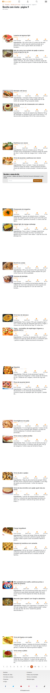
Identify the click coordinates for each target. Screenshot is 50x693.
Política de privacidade (32, 674)
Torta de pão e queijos (21, 473)
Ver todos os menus (8, 677)
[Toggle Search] (36, 1)
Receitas (5, 672)
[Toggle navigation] (46, 2)
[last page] (45, 666)
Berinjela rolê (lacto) (20, 91)
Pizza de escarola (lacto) (22, 382)
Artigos (5, 681)
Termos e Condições (32, 677)
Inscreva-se (37, 180)
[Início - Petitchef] (3, 4)
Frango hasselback (20, 528)
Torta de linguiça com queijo (23, 637)
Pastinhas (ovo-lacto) (21, 143)
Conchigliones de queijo (21, 421)
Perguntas (5, 679)
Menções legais (30, 679)
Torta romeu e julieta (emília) (23, 436)
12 (38, 666)
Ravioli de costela (19, 263)
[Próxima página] (42, 666)
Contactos (29, 672)
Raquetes (17, 367)
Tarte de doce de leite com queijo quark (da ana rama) (29, 488)
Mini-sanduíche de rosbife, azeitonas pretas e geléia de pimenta (29, 582)
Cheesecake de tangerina (22, 209)
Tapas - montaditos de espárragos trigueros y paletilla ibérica (29, 329)
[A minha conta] (27, 1)
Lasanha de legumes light (22, 35)
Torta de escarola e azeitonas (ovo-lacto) (27, 158)
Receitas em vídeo (7, 674)
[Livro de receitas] (19, 1)
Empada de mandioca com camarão (25, 543)
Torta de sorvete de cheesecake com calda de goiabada (29, 105)
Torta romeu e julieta (20, 651)
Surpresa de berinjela (20, 276)
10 (35, 666)
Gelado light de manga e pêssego (24, 224)
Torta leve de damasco (21, 315)
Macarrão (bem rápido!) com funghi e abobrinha (29, 598)
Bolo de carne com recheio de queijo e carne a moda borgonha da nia (29, 51)
